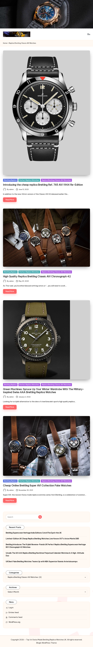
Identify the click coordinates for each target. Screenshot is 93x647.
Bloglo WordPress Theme (46, 643)
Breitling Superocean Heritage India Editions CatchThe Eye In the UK (34, 533)
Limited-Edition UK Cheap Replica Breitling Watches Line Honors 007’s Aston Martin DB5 (42, 539)
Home (5, 43)
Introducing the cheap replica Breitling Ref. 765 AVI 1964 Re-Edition (43, 184)
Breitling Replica (10, 180)
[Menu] (88, 34)
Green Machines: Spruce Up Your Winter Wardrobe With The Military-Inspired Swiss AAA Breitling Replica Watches (43, 391)
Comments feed (15, 617)
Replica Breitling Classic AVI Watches (56, 180)
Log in (11, 608)
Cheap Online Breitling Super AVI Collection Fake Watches (37, 485)
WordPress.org (14, 622)
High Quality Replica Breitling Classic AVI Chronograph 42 (37, 276)
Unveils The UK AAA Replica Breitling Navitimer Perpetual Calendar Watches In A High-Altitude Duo (45, 554)
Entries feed (14, 612)
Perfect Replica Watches (29, 180)
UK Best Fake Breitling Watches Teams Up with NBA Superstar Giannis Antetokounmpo (42, 561)
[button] (40, 517)
